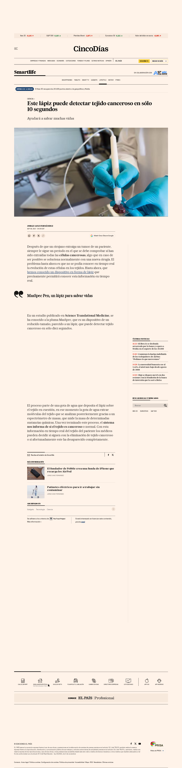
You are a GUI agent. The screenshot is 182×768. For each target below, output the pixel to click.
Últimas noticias (98, 61)
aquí (83, 522)
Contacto (17, 762)
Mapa (87, 762)
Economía (60, 61)
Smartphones (67, 80)
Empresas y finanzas (38, 61)
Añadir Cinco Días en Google (103, 236)
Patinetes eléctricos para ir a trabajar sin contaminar (73, 488)
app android (159, 684)
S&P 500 (49, 36)
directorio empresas (111, 684)
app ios (146, 684)
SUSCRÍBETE (144, 61)
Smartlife (25, 72)
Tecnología (40, 509)
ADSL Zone (160, 73)
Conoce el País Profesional (91, 697)
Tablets (77, 80)
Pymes (118, 80)
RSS (91, 762)
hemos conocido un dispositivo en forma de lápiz (60, 272)
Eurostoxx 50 (110, 36)
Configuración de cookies (50, 762)
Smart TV (85, 80)
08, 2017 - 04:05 (35, 229)
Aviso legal (25, 762)
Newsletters (98, 762)
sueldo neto (57, 684)
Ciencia (30, 99)
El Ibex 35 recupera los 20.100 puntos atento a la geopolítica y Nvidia (62, 89)
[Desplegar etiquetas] (113, 509)
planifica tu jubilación (76, 684)
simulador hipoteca (40, 684)
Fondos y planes (83, 61)
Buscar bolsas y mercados (145, 398)
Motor (111, 80)
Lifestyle (102, 80)
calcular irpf (22, 684)
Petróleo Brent (79, 36)
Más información (34, 522)
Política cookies (34, 762)
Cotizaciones (71, 61)
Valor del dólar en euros (144, 36)
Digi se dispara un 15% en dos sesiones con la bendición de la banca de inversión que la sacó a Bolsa (150, 377)
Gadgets (94, 80)
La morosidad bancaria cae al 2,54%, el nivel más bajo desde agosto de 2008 (150, 367)
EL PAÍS (117, 60)
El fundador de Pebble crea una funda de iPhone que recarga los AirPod (80, 470)
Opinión (108, 61)
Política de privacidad (66, 762)
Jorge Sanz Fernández (40, 226)
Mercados (51, 61)
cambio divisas (94, 684)
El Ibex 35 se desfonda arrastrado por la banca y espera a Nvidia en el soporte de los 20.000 (148, 346)
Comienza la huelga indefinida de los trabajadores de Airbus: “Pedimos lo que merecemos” (149, 356)
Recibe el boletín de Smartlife (42, 455)
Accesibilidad (79, 762)
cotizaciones (128, 684)
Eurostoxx (144, 411)
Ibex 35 (23, 36)
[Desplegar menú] (16, 49)
